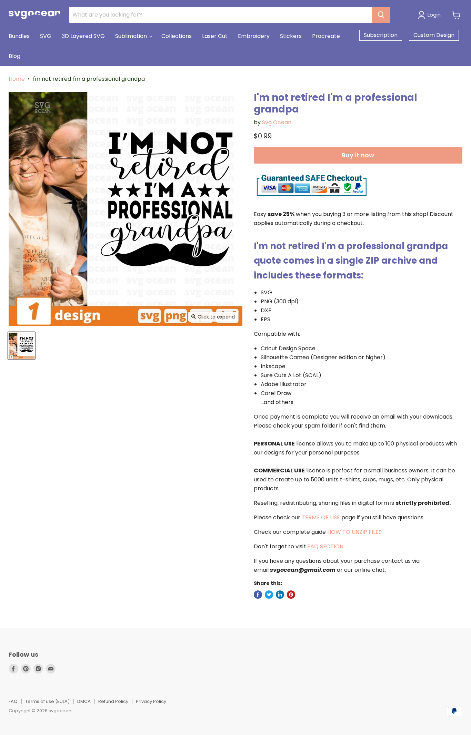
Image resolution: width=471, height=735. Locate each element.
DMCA (84, 701)
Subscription (381, 35)
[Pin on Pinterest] (291, 594)
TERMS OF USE (321, 517)
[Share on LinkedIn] (280, 594)
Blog (14, 56)
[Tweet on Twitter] (269, 594)
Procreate (326, 36)
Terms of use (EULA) (47, 701)
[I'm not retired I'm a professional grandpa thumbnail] (21, 345)
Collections (176, 36)
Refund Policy (113, 701)
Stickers (291, 36)
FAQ (13, 701)
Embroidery (254, 36)
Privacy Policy (151, 701)
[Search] (381, 15)
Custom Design (433, 35)
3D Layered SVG (83, 36)
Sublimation (131, 36)
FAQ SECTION (325, 546)
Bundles (19, 36)
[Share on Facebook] (258, 594)
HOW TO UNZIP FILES (354, 532)
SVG (45, 36)
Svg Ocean (276, 122)
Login (434, 14)
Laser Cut (215, 36)
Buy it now (358, 155)
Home (17, 79)
